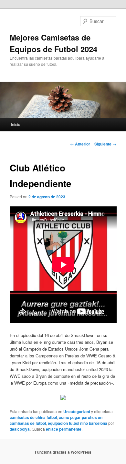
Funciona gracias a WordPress (63, 452)
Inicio (15, 124)
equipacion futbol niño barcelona (77, 423)
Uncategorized (76, 411)
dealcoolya (20, 429)
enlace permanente (63, 429)
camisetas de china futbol (33, 417)
